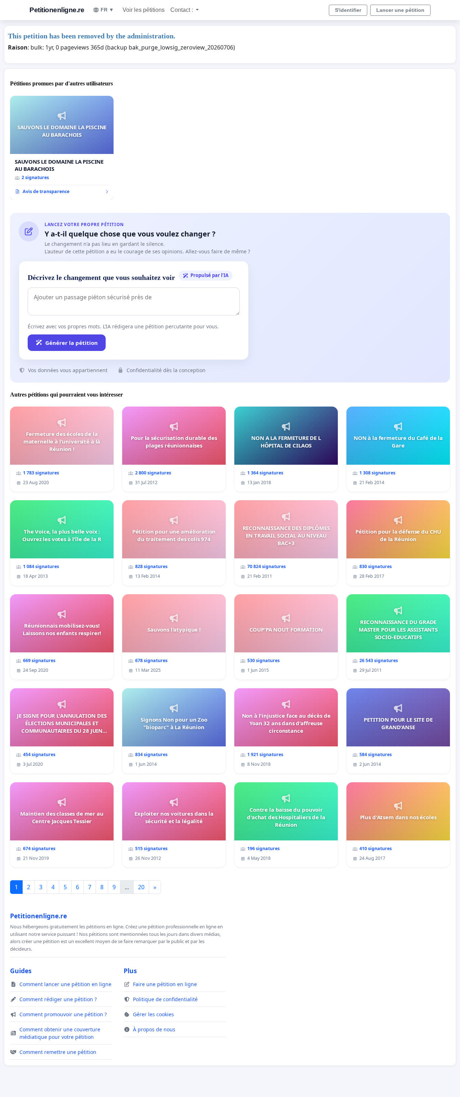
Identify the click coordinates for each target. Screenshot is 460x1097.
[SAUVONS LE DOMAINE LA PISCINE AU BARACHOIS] (62, 148)
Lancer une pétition (400, 10)
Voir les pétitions (144, 10)
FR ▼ (107, 10)
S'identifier (348, 10)
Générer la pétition (71, 342)
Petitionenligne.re (56, 10)
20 (141, 887)
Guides (21, 970)
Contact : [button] (182, 10)
